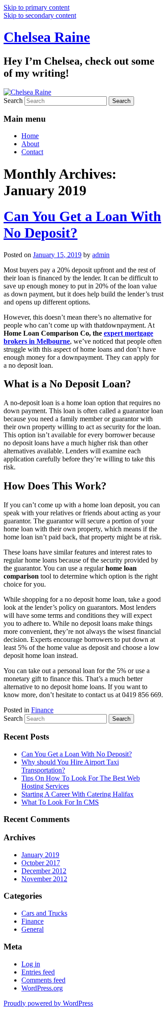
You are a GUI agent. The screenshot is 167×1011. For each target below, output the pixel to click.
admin (101, 255)
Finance (42, 710)
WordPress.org (42, 988)
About (30, 144)
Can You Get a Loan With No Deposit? (76, 754)
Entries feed (38, 972)
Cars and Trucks (44, 913)
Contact (32, 152)
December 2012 (43, 871)
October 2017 (40, 863)
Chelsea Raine (47, 37)
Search (13, 100)
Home (30, 136)
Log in (30, 964)
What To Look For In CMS (60, 802)
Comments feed (43, 980)
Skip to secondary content (40, 15)
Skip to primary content (36, 7)
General (32, 929)
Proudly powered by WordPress (48, 1003)
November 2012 (44, 879)
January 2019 (40, 855)
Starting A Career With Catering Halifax (77, 794)
